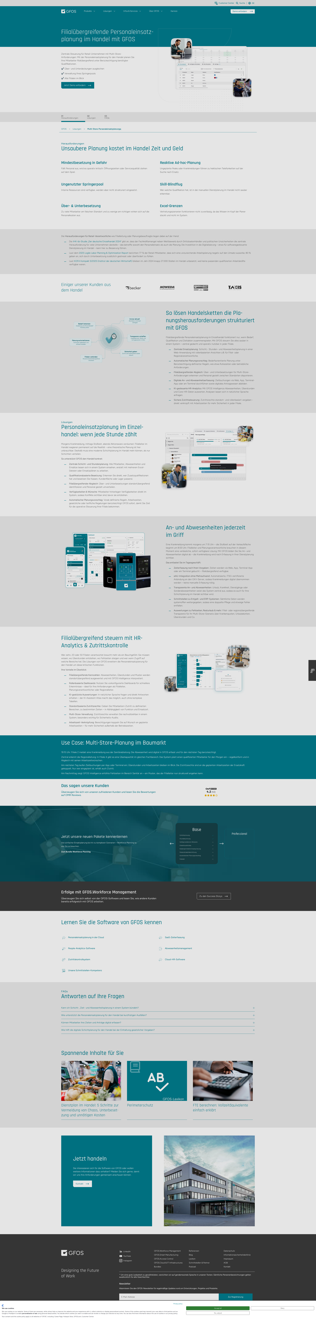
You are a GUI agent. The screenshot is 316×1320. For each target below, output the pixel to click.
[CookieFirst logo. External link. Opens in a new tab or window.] (3, 1305)
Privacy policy (177, 1304)
